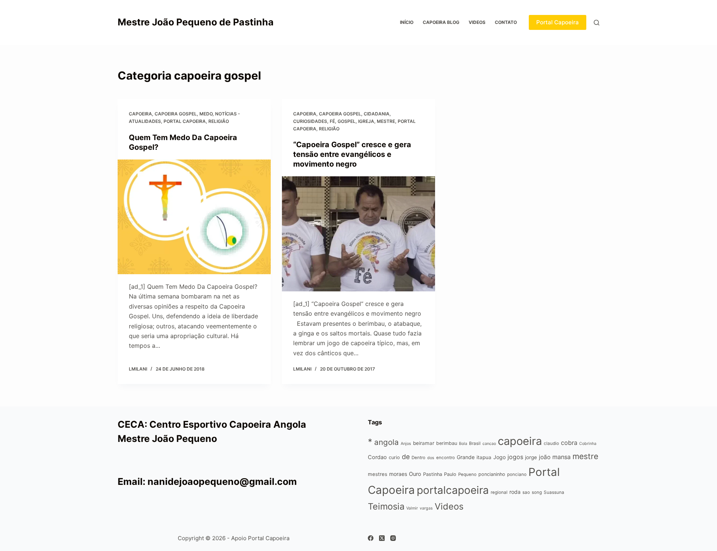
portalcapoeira (453, 490)
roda (515, 492)
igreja (366, 121)
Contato (506, 22)
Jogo (499, 457)
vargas (426, 508)
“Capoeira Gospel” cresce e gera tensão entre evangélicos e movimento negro (352, 154)
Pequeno (467, 474)
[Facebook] (370, 538)
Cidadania (376, 114)
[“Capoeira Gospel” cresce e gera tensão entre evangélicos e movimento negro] (358, 233)
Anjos (406, 443)
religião (218, 121)
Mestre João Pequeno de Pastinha (196, 22)
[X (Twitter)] (382, 538)
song (537, 492)
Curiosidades (310, 121)
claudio (551, 443)
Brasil (475, 443)
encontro (445, 457)
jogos (515, 457)
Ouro (415, 474)
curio (394, 457)
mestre (386, 121)
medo (205, 114)
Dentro (418, 457)
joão (544, 457)
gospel (347, 121)
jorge (531, 457)
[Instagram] (393, 538)
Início (406, 22)
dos (430, 457)
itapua (484, 457)
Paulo (450, 474)
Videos (477, 22)
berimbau (446, 443)
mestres (377, 474)
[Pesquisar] (596, 22)
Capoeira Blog (441, 22)
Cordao (377, 457)
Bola (463, 443)
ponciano (517, 474)
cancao (489, 443)
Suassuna (554, 492)
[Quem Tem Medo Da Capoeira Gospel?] (194, 217)
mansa (561, 457)
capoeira (140, 114)
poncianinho (491, 474)
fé (332, 121)
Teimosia (386, 506)
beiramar (423, 443)
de (406, 457)
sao (526, 492)
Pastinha (432, 474)
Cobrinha (587, 443)
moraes (398, 474)
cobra (569, 442)
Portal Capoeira (557, 22)
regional (499, 492)
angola (386, 442)
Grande (466, 457)
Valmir (412, 508)
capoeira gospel (176, 114)
